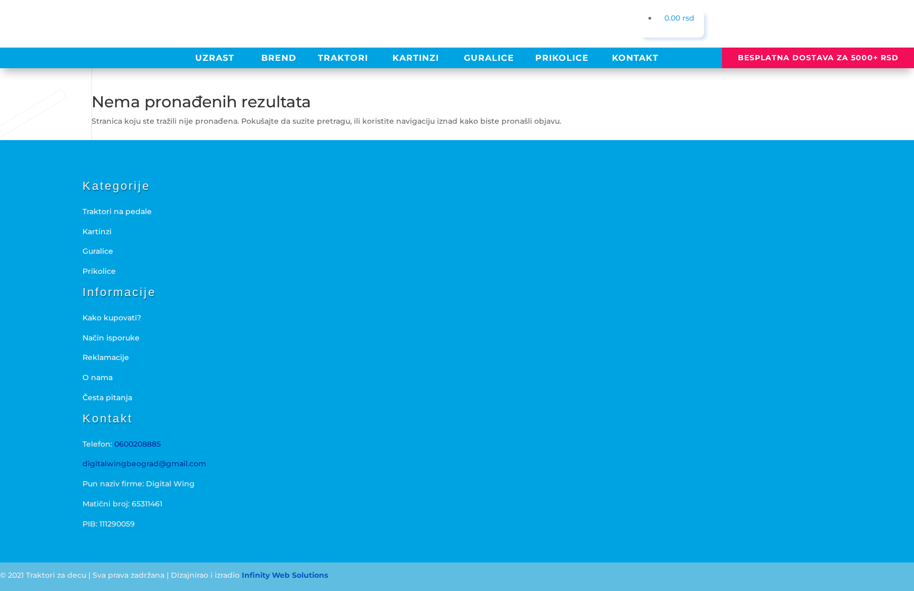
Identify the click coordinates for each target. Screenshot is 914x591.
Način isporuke (111, 338)
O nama (98, 377)
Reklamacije (106, 357)
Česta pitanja (107, 397)
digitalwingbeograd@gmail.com (144, 463)
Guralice (98, 251)
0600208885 (137, 444)
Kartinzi (97, 231)
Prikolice (99, 271)
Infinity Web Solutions (285, 575)
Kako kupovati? (112, 317)
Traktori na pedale (117, 211)
